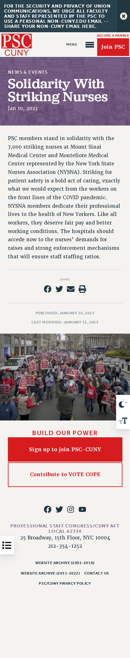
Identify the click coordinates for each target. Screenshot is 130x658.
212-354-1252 (65, 546)
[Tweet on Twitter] (59, 289)
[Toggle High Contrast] (123, 403)
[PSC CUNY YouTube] (82, 509)
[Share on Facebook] (47, 289)
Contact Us (96, 573)
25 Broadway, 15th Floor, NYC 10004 (65, 538)
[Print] (82, 289)
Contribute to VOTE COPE (65, 474)
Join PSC (113, 47)
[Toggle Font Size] (123, 420)
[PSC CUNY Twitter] (59, 509)
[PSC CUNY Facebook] (47, 509)
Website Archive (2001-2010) (64, 563)
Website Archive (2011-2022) (50, 573)
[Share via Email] (70, 289)
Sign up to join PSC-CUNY (65, 449)
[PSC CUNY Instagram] (70, 509)
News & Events (28, 72)
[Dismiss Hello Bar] (123, 16)
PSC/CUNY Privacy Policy (65, 583)
